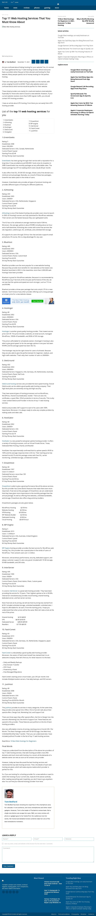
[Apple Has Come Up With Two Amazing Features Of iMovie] (63, 104)
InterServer (13, 591)
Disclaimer (83, 914)
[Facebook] (82, 2)
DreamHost (6, 486)
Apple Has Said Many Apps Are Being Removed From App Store (82, 79)
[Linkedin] (88, 2)
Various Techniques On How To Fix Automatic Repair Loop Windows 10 (52, 900)
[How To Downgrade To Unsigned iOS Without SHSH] (38, 892)
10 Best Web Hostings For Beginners (23, 741)
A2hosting (5, 213)
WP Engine (6, 548)
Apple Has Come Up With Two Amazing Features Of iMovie (82, 104)
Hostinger (5, 331)
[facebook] (5, 824)
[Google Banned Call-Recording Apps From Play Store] (63, 87)
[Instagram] (85, 2)
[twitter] (8, 824)
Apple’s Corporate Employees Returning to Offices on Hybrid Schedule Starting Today (75, 58)
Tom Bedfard (11, 62)
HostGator (5, 441)
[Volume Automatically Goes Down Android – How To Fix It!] (38, 883)
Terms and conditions (64, 914)
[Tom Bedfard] (3, 62)
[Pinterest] (90, 2)
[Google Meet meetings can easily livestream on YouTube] (63, 71)
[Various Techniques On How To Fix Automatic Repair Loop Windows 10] (38, 900)
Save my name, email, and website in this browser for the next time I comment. (28, 844)
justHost (8, 708)
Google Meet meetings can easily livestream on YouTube (82, 71)
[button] (65, 8)
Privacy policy (75, 914)
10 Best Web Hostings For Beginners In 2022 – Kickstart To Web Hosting (66, 22)
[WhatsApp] (46, 62)
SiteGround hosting (9, 384)
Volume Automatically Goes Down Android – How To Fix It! (53, 883)
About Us (53, 914)
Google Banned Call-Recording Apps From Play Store (75, 46)
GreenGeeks (6, 161)
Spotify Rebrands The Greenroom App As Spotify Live (75, 49)
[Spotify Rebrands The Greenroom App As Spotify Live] (63, 96)
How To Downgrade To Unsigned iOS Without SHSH (52, 892)
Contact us (91, 914)
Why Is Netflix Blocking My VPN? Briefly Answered (85, 21)
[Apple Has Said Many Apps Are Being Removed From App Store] (63, 79)
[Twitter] (93, 2)
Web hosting (5, 14)
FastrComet (6, 653)
